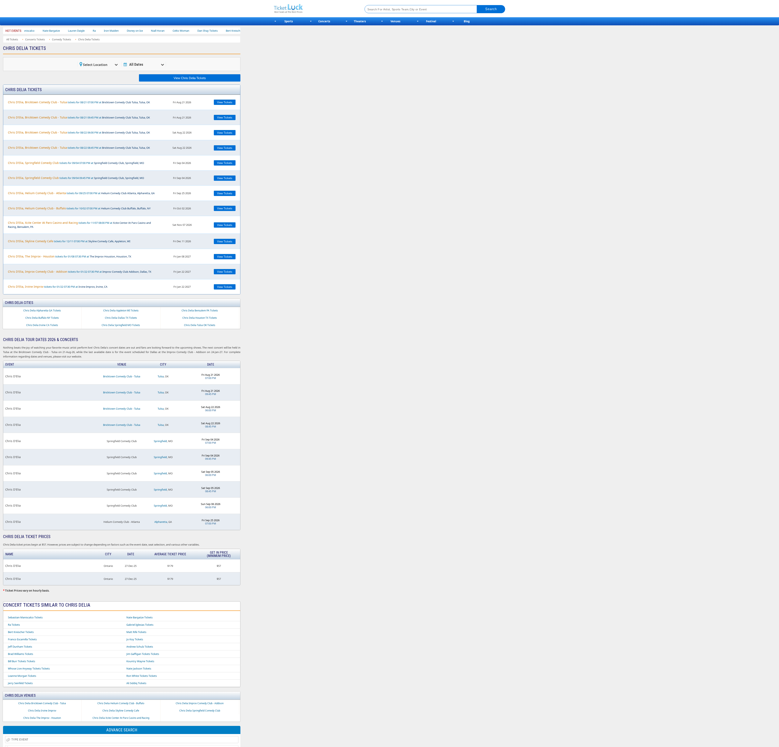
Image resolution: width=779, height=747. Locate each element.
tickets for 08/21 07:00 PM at (79, 102)
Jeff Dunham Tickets (20, 646)
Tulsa (161, 376)
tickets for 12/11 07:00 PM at (69, 241)
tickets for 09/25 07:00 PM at (81, 193)
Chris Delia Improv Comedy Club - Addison (200, 703)
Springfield (160, 441)
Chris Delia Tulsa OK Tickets (199, 325)
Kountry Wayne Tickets (140, 661)
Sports (288, 21)
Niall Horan (131, 30)
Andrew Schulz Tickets (139, 646)
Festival (431, 21)
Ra (67, 30)
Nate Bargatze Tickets (139, 617)
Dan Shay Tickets (180, 30)
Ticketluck (314, 8)
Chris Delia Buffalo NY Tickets (42, 318)
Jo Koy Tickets (134, 639)
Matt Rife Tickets (136, 632)
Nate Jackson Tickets (138, 668)
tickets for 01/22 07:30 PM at (79, 271)
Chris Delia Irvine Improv (42, 710)
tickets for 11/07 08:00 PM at (79, 225)
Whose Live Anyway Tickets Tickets (29, 668)
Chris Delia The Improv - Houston (42, 718)
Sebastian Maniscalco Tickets (25, 617)
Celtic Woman (154, 30)
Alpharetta (160, 522)
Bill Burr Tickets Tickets (21, 661)
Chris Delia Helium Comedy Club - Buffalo (120, 703)
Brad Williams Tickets (20, 654)
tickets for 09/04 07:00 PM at (76, 163)
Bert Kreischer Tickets (21, 632)
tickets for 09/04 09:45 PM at (76, 178)
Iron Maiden (84, 30)
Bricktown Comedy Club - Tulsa (121, 376)
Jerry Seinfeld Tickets (20, 683)
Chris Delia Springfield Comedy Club (199, 710)
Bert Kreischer (207, 30)
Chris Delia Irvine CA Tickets (42, 325)
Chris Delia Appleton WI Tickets (121, 310)
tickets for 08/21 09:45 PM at (79, 117)
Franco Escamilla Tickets (22, 639)
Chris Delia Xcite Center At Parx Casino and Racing (121, 718)
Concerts (324, 21)
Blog (467, 21)
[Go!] (491, 9)
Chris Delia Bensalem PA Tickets (200, 310)
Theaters (360, 21)
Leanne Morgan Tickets (22, 676)
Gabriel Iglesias (233, 30)
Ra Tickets (14, 624)
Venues (395, 21)
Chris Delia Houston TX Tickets (199, 318)
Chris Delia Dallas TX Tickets (121, 318)
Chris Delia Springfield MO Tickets (121, 325)
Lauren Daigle (49, 30)
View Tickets (224, 102)
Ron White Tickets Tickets (141, 676)
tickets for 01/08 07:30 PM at (69, 256)
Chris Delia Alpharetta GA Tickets (42, 310)
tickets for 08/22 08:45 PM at (79, 148)
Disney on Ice (108, 30)
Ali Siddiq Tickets (136, 683)
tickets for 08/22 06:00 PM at (79, 132)
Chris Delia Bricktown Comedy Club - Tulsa (42, 703)
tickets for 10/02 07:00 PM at (79, 208)
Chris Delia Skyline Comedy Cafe (120, 710)
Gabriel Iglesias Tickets (139, 624)
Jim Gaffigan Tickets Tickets (142, 654)
